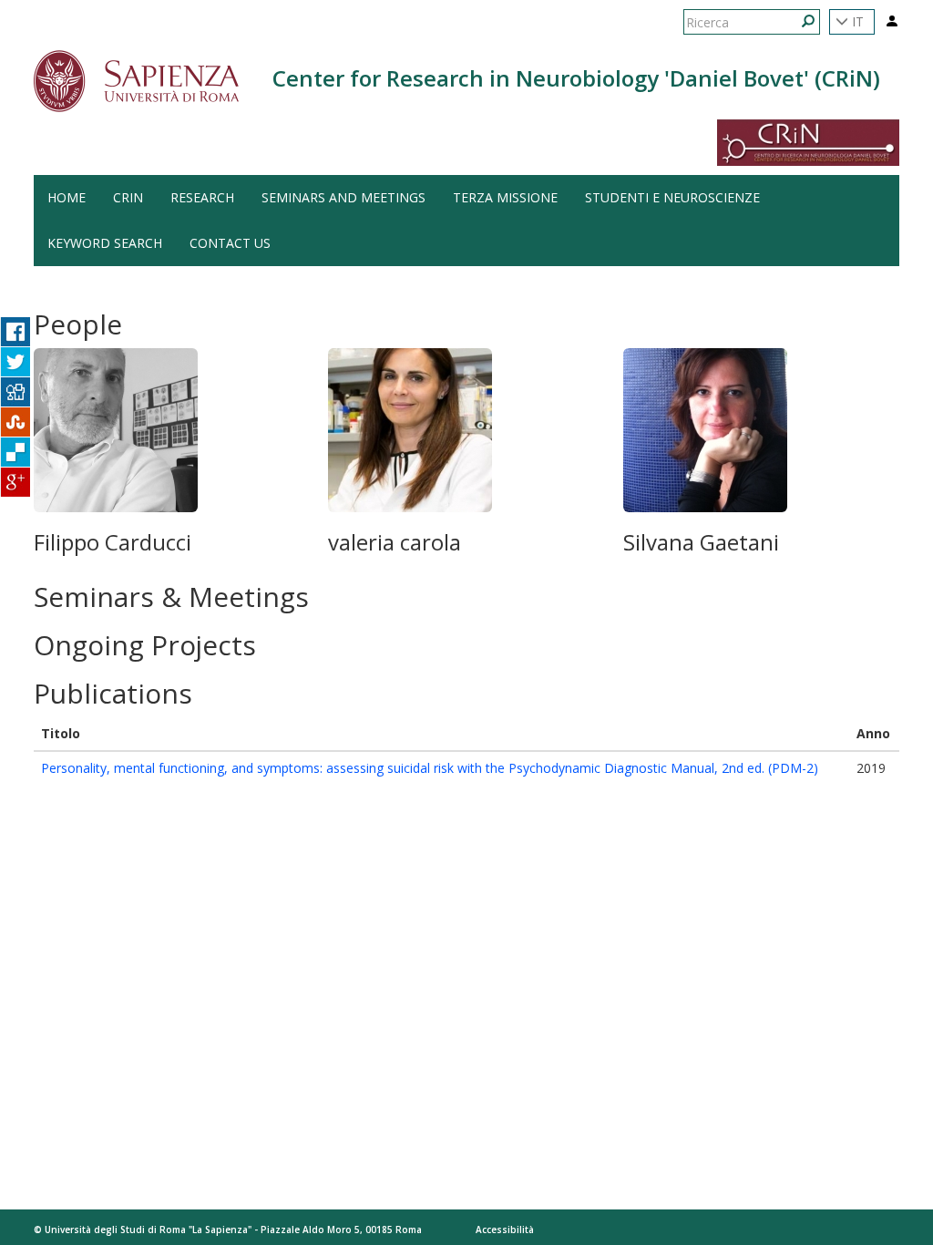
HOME (66, 197)
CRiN (128, 197)
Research (202, 197)
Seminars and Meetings (343, 197)
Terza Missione (505, 197)
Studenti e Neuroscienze (672, 197)
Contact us (230, 243)
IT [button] (856, 21)
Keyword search (104, 243)
